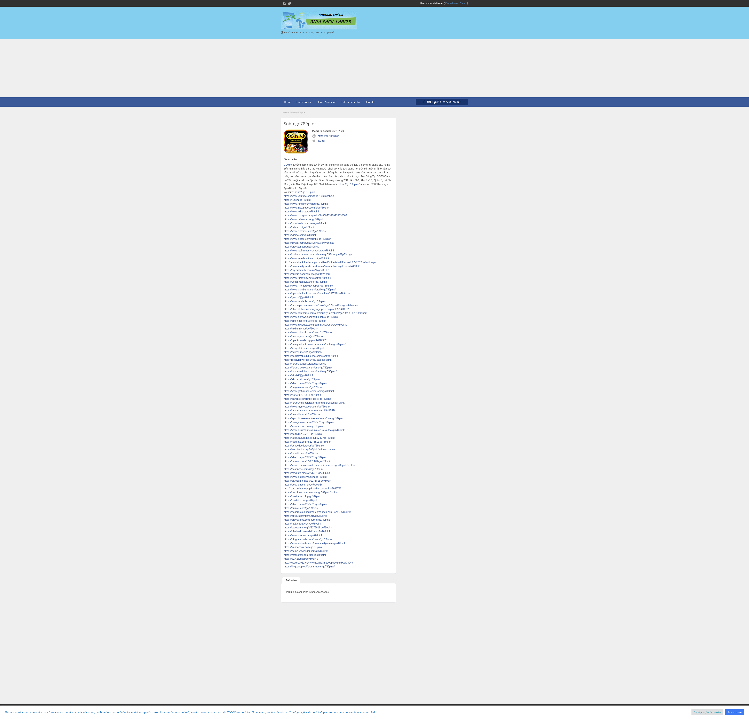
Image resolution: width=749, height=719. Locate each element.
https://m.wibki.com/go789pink (301, 453)
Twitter (321, 140)
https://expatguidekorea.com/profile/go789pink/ (310, 371)
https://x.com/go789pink (297, 199)
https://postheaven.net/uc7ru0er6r (303, 484)
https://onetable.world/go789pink (302, 414)
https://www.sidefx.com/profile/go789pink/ (307, 238)
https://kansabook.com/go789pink (303, 547)
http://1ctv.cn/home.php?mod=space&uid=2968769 (312, 488)
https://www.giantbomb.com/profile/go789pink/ (310, 289)
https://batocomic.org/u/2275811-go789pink (308, 527)
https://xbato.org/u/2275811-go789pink (305, 457)
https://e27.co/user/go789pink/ (301, 558)
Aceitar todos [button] (735, 712)
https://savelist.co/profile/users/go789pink (307, 398)
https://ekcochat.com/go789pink (302, 379)
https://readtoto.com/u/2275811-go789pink (307, 441)
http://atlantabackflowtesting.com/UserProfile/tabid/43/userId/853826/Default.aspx (330, 262)
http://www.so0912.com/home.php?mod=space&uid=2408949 (318, 562)
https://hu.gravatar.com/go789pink (303, 387)
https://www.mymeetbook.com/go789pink (307, 406)
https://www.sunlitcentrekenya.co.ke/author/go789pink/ (314, 430)
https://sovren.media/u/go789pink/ (303, 352)
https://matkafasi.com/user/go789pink (305, 554)
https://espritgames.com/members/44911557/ (309, 410)
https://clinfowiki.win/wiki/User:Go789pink (307, 531)
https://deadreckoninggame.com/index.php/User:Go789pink (317, 511)
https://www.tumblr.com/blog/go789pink (306, 203)
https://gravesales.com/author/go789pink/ (307, 519)
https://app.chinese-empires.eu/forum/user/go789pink (314, 418)
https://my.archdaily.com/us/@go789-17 (306, 270)
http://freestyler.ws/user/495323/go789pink (308, 359)
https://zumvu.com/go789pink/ (301, 508)
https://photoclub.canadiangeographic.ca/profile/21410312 (316, 309)
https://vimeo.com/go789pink (300, 234)
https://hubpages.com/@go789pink (303, 336)
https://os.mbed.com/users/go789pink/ (305, 223)
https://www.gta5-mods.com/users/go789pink (309, 250)
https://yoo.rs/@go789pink (299, 297)
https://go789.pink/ (328, 135)
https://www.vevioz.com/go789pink (303, 426)
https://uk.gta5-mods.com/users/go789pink (308, 539)
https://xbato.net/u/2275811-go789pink (305, 383)
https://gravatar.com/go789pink (301, 246)
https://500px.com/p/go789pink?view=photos (309, 242)
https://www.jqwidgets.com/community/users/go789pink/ (315, 324)
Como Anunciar (326, 102)
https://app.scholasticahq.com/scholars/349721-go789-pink (317, 293)
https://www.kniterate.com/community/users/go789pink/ (315, 543)
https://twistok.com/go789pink (301, 500)
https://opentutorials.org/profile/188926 (305, 340)
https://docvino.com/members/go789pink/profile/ (311, 492)
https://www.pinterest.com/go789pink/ (305, 231)
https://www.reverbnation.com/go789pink (306, 258)
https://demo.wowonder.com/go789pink (306, 550)
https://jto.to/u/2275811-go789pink (303, 433)
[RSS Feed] (284, 3)
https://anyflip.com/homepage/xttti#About (307, 274)
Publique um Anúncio (441, 102)
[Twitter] (289, 3)
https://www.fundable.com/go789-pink (305, 301)
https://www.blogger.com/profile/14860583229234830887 (315, 215)
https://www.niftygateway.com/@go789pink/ (308, 285)
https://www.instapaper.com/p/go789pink (306, 207)
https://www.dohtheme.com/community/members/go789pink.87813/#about (325, 313)
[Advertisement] (374, 68)
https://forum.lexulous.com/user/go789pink (308, 367)
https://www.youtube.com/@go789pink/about (309, 195)
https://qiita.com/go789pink (299, 227)
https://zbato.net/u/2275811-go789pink (305, 504)
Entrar (463, 3)
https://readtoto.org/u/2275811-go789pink (307, 472)
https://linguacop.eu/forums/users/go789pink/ (309, 566)
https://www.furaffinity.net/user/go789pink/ (307, 277)
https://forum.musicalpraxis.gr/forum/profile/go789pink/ (314, 402)
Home (287, 102)
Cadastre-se (451, 3)
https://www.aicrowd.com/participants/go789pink (311, 316)
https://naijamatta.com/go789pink (302, 523)
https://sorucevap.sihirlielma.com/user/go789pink (311, 355)
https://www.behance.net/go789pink (304, 219)
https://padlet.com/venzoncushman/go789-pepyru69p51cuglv (318, 254)
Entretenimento (350, 102)
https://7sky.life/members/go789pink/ (305, 348)
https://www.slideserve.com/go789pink (305, 476)
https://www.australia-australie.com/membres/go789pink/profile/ (319, 465)
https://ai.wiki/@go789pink (299, 375)
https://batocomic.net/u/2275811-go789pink (308, 480)
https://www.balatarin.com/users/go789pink (308, 332)
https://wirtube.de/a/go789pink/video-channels (309, 449)
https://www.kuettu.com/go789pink (303, 535)
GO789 (288, 164)
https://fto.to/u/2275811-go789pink (303, 394)
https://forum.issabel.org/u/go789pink (305, 363)
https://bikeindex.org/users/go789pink (305, 320)
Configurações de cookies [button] (707, 712)
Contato (369, 102)
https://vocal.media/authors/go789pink (305, 281)
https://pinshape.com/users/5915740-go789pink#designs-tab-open (321, 305)
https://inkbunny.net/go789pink (301, 328)
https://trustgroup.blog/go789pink (302, 496)
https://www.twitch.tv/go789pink (301, 211)
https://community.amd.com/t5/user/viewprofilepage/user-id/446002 (321, 266)
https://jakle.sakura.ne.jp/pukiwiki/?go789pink (309, 437)
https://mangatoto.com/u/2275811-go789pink (309, 422)
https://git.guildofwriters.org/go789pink (305, 515)
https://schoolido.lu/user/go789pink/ (304, 445)
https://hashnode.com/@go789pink (303, 469)
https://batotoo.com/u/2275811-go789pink (307, 461)
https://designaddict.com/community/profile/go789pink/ (315, 344)
